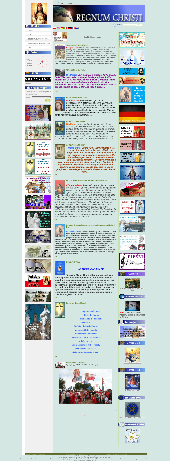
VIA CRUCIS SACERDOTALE (77, 45)
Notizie (30, 30)
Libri (29, 48)
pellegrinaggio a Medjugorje (76, 363)
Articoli (30, 34)
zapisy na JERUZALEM (132, 390)
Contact (70, 3)
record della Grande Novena (132, 363)
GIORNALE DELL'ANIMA (75, 121)
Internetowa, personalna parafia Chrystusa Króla (132, 289)
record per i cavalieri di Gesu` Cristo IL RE (132, 417)
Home (61, 3)
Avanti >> (115, 411)
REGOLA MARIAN (73, 262)
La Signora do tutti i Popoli (76, 303)
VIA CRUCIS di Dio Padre (75, 70)
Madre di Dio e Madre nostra (77, 98)
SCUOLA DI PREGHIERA (75, 145)
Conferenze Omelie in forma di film (39, 44)
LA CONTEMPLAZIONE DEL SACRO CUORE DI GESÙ (86, 180)
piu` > (114, 64)
